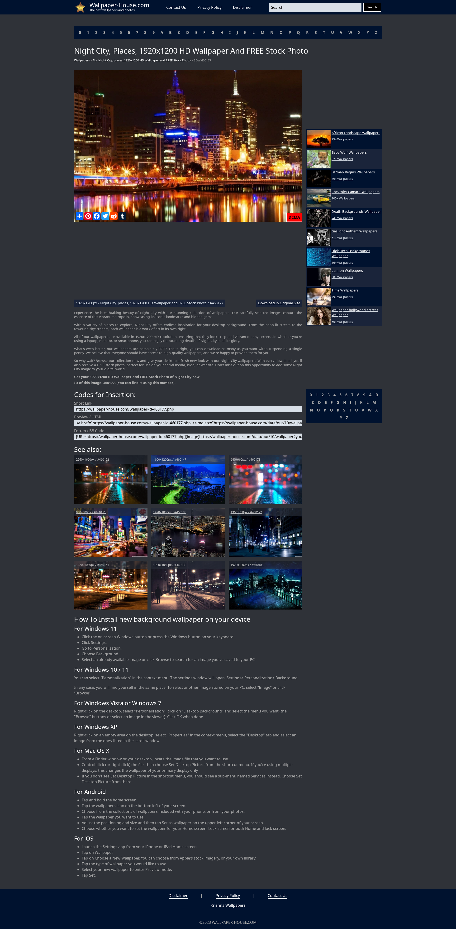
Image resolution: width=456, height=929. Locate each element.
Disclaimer (242, 7)
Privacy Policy (209, 7)
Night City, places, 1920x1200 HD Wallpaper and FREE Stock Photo (144, 60)
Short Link (83, 403)
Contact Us (176, 7)
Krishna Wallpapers (228, 905)
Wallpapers (82, 60)
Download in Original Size (279, 303)
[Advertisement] (188, 262)
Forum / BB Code (89, 430)
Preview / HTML (88, 417)
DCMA (294, 217)
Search (372, 7)
